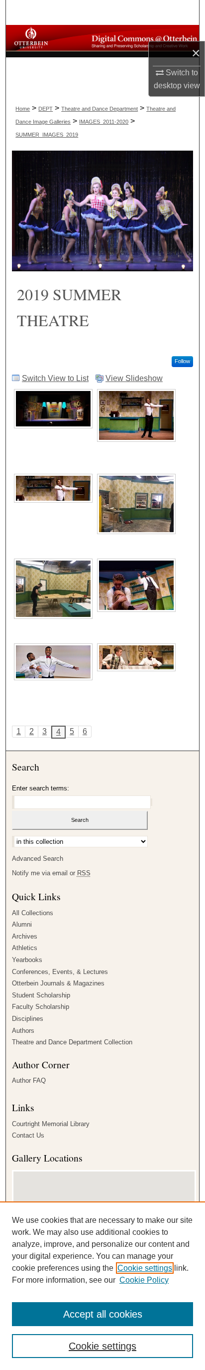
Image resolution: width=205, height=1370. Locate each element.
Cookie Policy (144, 1280)
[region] (102, 1285)
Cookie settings (144, 1268)
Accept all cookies (102, 1314)
